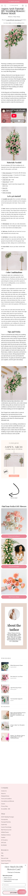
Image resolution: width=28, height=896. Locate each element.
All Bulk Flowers (5, 832)
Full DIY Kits (4, 824)
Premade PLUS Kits (6, 822)
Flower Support (4, 863)
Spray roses (5, 177)
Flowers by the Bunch (14, 536)
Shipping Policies (5, 796)
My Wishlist (4, 845)
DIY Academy (4, 840)
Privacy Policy (4, 806)
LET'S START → (14, 892)
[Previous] (1, 1)
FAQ (2, 853)
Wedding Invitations (6, 834)
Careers (3, 803)
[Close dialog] (25, 865)
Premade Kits (4, 819)
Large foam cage (6, 179)
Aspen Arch (5, 190)
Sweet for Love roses (7, 175)
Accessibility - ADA (5, 808)
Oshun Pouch (5, 181)
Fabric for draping (6, 192)
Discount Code (4, 858)
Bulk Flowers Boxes (14, 597)
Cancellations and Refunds (7, 801)
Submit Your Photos (6, 860)
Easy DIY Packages (14, 566)
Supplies (3, 837)
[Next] (26, 1)
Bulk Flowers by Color (6, 829)
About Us (3, 793)
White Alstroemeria (6, 173)
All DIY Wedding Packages (7, 816)
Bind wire (4, 184)
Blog (2, 855)
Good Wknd (15, 641)
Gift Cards (3, 842)
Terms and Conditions (6, 798)
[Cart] (26, 5)
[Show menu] (2, 5)
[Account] (23, 5)
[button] (5, 5)
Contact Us (4, 790)
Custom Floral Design (6, 827)
